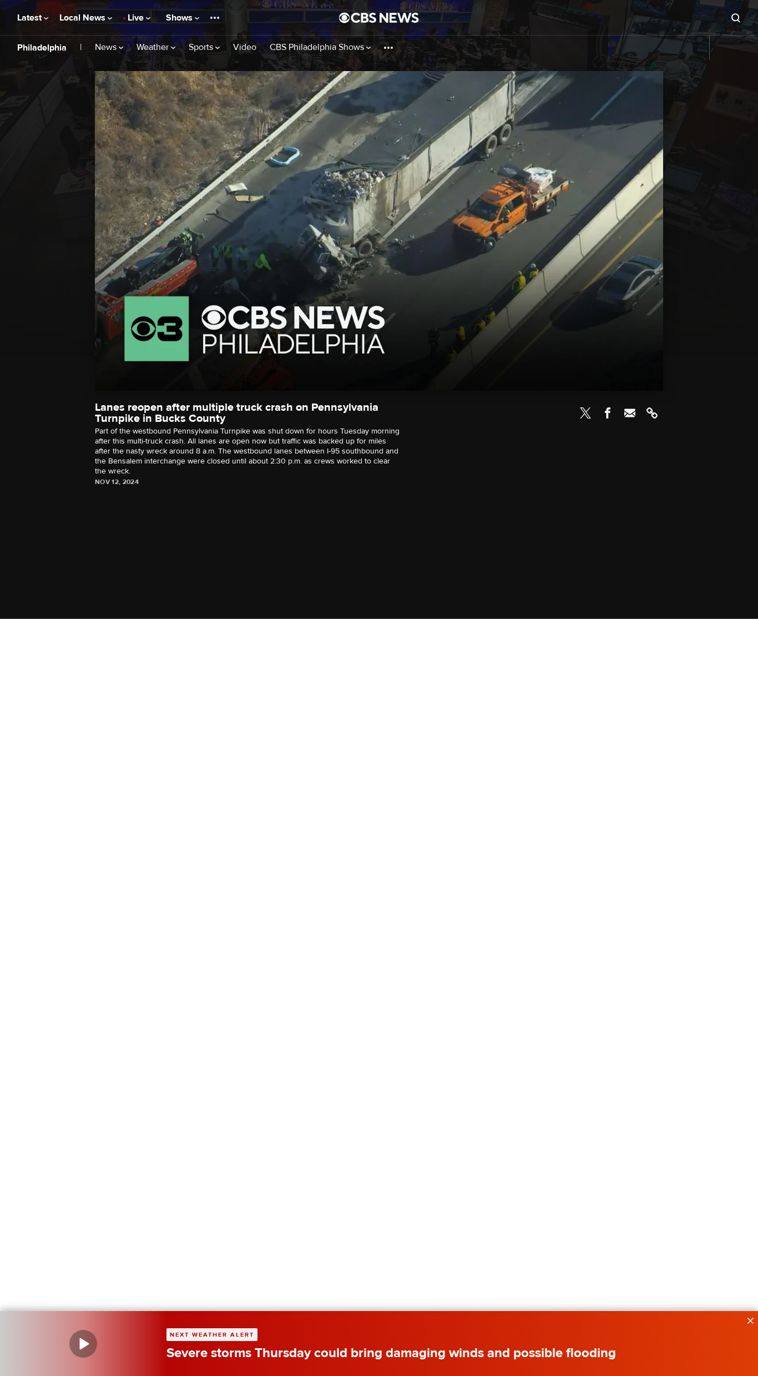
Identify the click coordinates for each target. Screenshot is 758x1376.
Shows (180, 17)
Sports (202, 47)
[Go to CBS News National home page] (379, 17)
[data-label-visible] (747, 1319)
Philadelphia (42, 47)
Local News (83, 17)
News (107, 47)
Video (244, 47)
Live (137, 17)
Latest (30, 17)
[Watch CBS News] (83, 1343)
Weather (154, 47)
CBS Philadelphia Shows (318, 47)
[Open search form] (736, 18)
